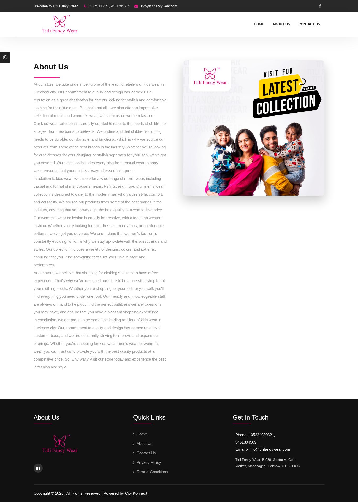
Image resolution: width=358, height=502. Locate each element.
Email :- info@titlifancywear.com (262, 449)
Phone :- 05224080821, (255, 435)
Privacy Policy (149, 462)
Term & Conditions (152, 472)
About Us (281, 24)
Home (259, 24)
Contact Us (309, 24)
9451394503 (245, 442)
